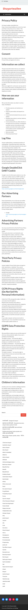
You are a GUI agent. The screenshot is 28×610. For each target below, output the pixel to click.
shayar (4, 569)
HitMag (16, 608)
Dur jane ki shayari (7, 488)
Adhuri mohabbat (7, 452)
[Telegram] (17, 599)
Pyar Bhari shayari (7, 547)
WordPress (9, 608)
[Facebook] (3, 599)
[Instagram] (10, 599)
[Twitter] (6, 599)
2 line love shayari (7, 442)
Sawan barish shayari (8, 566)
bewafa (4, 469)
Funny (4, 496)
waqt (4, 583)
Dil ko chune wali (7, 484)
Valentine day (6, 579)
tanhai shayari (6, 574)
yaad (4, 586)
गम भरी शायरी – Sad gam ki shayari (10, 420)
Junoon (4, 520)
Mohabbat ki (6, 535)
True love (5, 576)
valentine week (6, 581)
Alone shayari (6, 457)
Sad (3, 564)
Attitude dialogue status (9, 462)
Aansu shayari (6, 447)
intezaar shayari (6, 513)
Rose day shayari (7, 554)
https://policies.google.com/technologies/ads (13, 188)
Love (4, 525)
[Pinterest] (13, 599)
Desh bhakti (5, 479)
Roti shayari (5, 557)
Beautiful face (6, 467)
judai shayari (6, 518)
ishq (4, 515)
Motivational (6, 537)
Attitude (5, 459)
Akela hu (5, 454)
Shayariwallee (12, 8)
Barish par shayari (7, 464)
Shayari (4, 571)
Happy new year (6, 508)
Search (3, 412)
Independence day (7, 510)
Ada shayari (5, 450)
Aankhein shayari (7, 445)
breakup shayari (6, 474)
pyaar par (5, 544)
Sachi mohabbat (6, 561)
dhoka (4, 481)
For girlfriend (6, 491)
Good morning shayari (8, 503)
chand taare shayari (7, 476)
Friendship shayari (7, 493)
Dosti (4, 486)
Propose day (6, 542)
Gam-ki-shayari (6, 498)
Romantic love (6, 552)
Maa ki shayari (6, 530)
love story (5, 527)
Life (3, 523)
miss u (4, 532)
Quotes (4, 549)
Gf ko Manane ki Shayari (8, 501)
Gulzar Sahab (6, 505)
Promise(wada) (6, 540)
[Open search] (24, 14)
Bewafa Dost (6, 471)
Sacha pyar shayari (7, 559)
